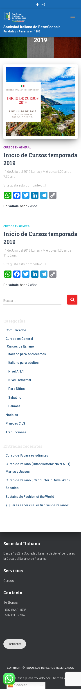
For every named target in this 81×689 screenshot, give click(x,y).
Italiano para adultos (23, 362)
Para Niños (16, 389)
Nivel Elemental (19, 380)
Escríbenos (15, 644)
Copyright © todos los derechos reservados (40, 667)
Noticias (12, 415)
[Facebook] (37, 5)
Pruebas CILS (15, 423)
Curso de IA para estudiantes (27, 455)
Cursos (8, 580)
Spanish (20, 685)
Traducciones (16, 432)
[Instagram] (43, 5)
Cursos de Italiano (20, 346)
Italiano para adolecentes (27, 354)
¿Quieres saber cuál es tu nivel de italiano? (37, 505)
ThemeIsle (58, 678)
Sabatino (14, 397)
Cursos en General (17, 147)
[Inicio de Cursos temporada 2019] (40, 101)
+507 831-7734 (14, 615)
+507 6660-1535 (15, 610)
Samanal (14, 406)
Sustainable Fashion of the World (30, 496)
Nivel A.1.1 (16, 371)
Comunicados (16, 330)
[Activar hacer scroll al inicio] (72, 680)
